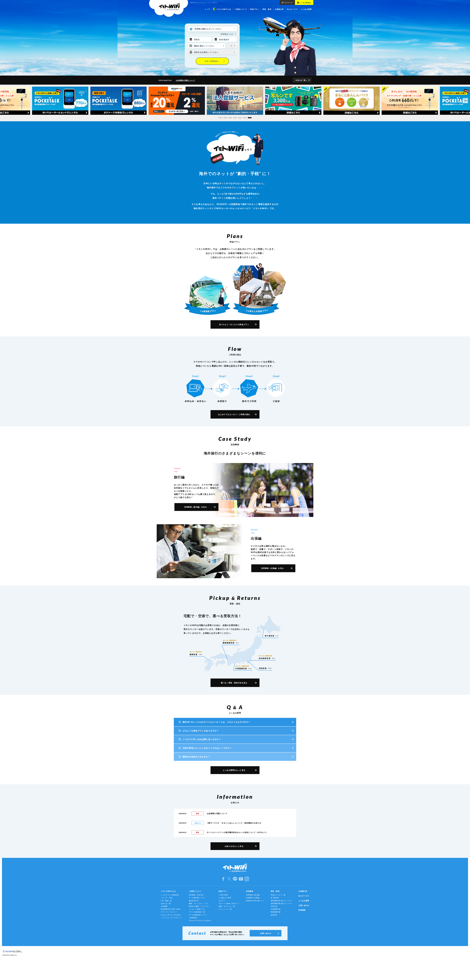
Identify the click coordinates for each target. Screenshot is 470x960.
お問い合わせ (304, 905)
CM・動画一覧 (166, 901)
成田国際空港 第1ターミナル (281, 901)
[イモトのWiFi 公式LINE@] (235, 879)
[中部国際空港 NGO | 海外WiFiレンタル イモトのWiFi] (243, 666)
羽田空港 (274, 906)
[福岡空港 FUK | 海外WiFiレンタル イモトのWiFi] (196, 653)
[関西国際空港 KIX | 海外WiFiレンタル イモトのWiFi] (230, 641)
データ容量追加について (198, 915)
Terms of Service (200, 920)
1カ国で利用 (223, 895)
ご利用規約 (193, 918)
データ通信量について (197, 898)
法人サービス (304, 896)
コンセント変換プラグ (197, 909)
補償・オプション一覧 (227, 906)
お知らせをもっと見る (234, 846)
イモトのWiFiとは (168, 891)
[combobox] (215, 28)
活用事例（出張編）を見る (272, 568)
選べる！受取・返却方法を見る (234, 683)
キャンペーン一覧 (225, 909)
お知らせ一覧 (166, 903)
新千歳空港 (275, 898)
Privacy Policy (171, 915)
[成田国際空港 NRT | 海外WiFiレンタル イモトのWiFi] (267, 656)
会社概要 (164, 906)
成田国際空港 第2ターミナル (281, 903)
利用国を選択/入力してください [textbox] (208, 29)
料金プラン (223, 891)
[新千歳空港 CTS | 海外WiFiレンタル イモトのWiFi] (271, 635)
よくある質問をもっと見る (234, 770)
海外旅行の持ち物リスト (255, 901)
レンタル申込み (305, 3)
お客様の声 (303, 891)
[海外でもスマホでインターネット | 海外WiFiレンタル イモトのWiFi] (168, 8)
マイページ (288, 3)
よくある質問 (304, 901)
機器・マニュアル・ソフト (199, 903)
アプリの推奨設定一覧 (197, 912)
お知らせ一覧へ (301, 80)
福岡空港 (274, 915)
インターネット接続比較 (170, 895)
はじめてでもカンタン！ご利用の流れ (234, 414)
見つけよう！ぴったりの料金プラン (234, 324)
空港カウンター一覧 (278, 895)
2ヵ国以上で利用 (225, 898)
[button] (220, 117)
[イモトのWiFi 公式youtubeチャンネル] (240, 879)
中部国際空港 (276, 909)
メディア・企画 (166, 898)
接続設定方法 (194, 901)
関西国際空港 (276, 912)
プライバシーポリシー (169, 912)
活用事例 (249, 891)
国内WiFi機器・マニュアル (199, 906)
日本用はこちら (227, 34)
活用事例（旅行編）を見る (195, 507)
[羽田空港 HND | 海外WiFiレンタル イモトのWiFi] (265, 668)
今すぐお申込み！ (212, 61)
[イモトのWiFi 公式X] (229, 879)
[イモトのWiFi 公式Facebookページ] (223, 879)
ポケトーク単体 (229, 903)
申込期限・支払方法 (196, 895)
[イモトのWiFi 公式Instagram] (246, 879)
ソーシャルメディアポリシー (171, 918)
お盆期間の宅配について (185, 80)
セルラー (222, 901)
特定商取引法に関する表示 (171, 909)
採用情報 (302, 910)
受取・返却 (275, 891)
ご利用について (195, 891)
